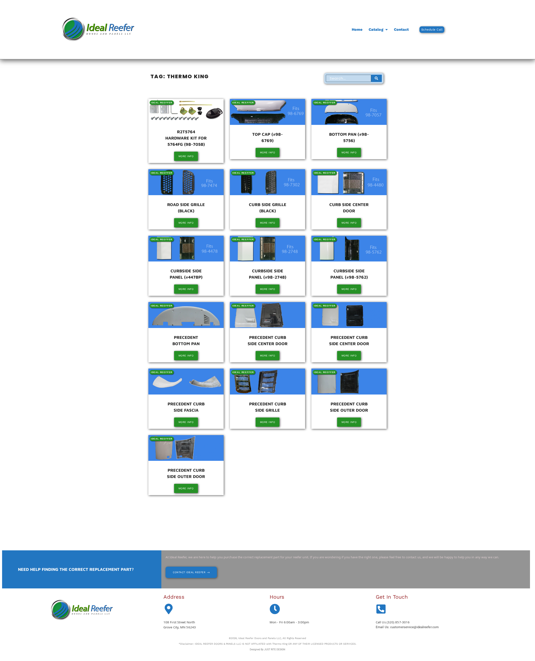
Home (357, 29)
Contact (401, 29)
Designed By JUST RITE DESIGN (267, 649)
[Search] (376, 78)
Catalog (376, 29)
